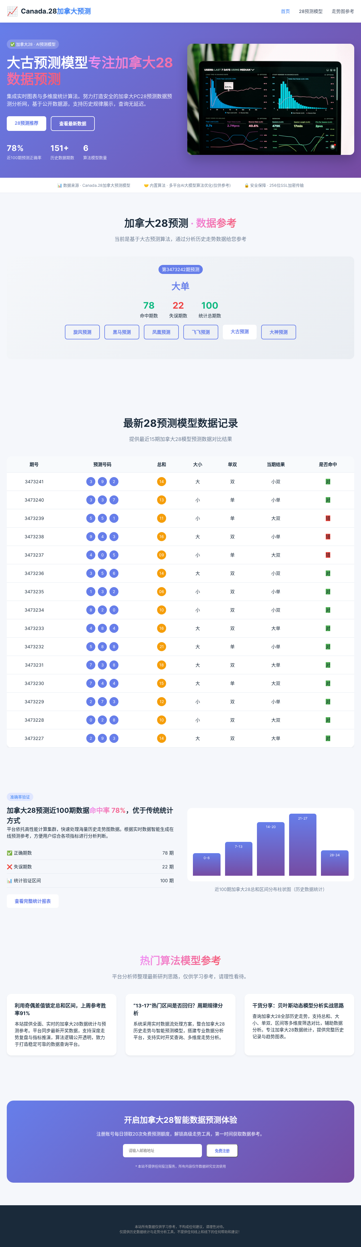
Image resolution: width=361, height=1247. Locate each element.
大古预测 (240, 331)
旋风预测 (82, 332)
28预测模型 (311, 11)
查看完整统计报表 (33, 901)
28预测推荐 (26, 123)
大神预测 (279, 332)
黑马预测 (122, 332)
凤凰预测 (161, 332)
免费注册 (222, 1151)
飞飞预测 (201, 332)
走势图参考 (343, 11)
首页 (285, 11)
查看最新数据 (72, 123)
